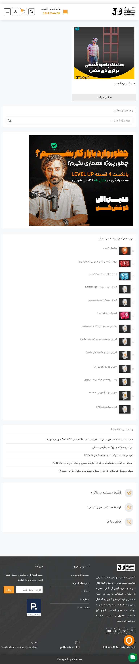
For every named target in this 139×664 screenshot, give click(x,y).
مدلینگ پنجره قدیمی (125, 84)
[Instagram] (132, 631)
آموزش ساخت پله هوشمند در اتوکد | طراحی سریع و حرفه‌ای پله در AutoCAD (93, 463)
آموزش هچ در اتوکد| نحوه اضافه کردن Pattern (108, 455)
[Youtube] (109, 631)
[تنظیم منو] (7, 11)
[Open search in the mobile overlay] (33, 11)
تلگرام (77, 642)
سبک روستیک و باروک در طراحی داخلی (112, 447)
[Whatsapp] (116, 631)
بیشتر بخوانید (104, 97)
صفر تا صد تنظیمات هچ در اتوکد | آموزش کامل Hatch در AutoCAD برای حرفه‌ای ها (89, 439)
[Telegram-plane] (124, 631)
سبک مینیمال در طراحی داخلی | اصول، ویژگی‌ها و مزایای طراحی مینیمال (95, 471)
